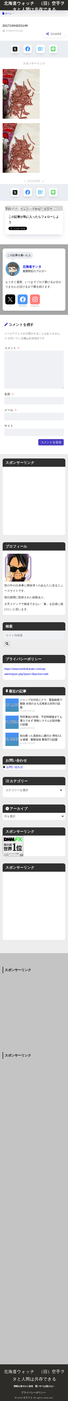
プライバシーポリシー (33, 1392)
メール (10, 410)
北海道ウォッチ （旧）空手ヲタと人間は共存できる (34, 6)
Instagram (35, 306)
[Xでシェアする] (15, 49)
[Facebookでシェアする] (27, 49)
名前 (9, 394)
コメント (12, 348)
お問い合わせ (14, 767)
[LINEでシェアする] (53, 49)
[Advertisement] (34, 501)
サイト (8, 425)
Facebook (23, 306)
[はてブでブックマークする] (40, 49)
